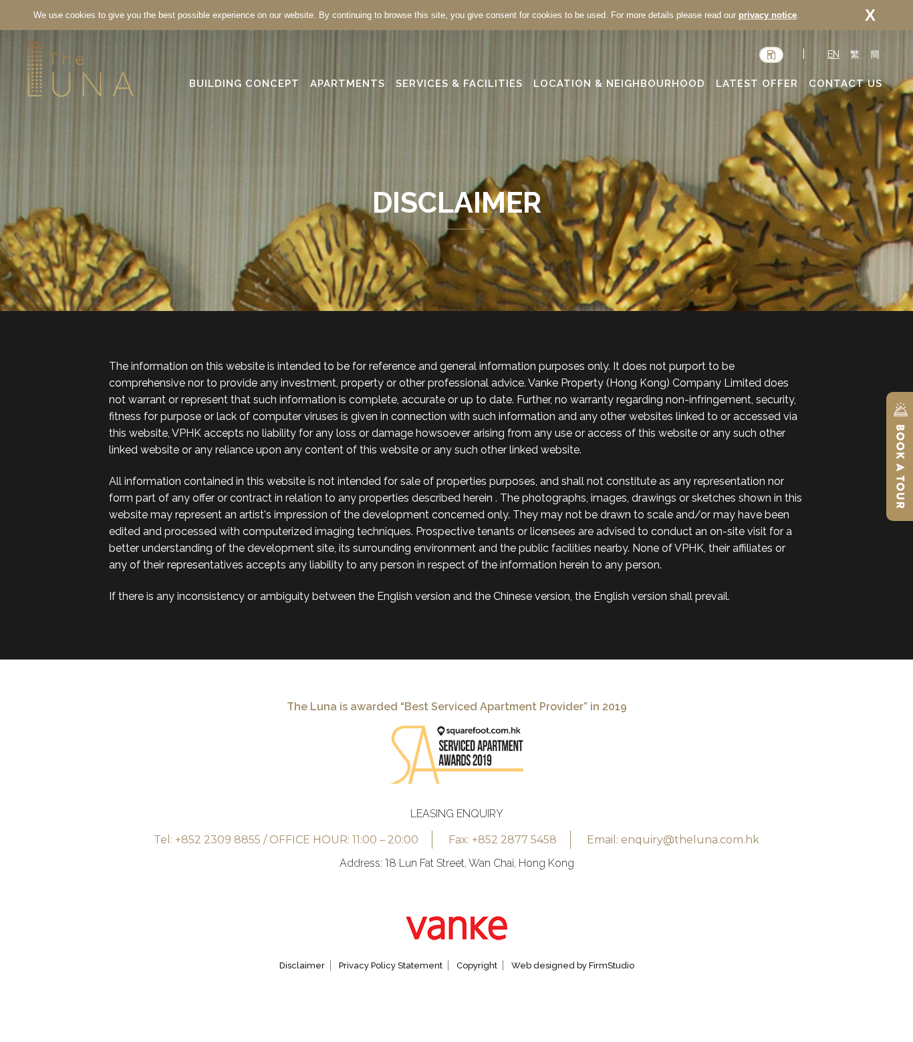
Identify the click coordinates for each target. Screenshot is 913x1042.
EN (833, 54)
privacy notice (768, 15)
